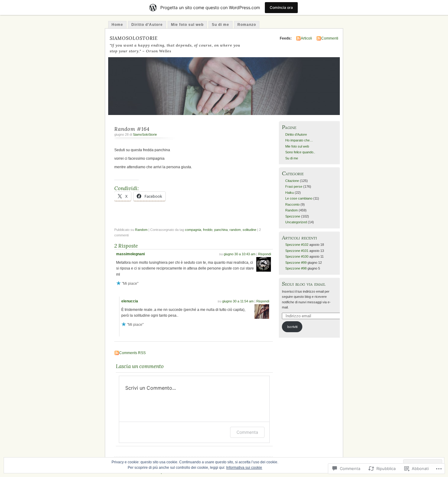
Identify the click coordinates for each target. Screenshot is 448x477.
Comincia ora (281, 7)
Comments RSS (132, 353)
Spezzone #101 (296, 250)
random (235, 230)
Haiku (289, 192)
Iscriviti (292, 327)
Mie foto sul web (187, 25)
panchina (221, 230)
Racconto (292, 204)
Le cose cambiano (298, 198)
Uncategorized (296, 222)
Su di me (220, 25)
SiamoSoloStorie (145, 134)
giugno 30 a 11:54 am (238, 301)
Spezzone (292, 216)
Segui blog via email (303, 283)
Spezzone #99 (296, 262)
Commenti (329, 38)
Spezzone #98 (296, 268)
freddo (207, 230)
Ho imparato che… (299, 140)
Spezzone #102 (296, 244)
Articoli (306, 38)
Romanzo (246, 25)
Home (117, 25)
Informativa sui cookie (244, 467)
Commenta (247, 432)
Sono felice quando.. (300, 152)
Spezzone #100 (296, 256)
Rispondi (264, 254)
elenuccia (129, 301)
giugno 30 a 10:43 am (239, 254)
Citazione (292, 181)
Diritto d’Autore (147, 25)
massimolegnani (130, 254)
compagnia (193, 230)
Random (141, 230)
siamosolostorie (134, 37)
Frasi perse (293, 186)
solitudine (249, 230)
